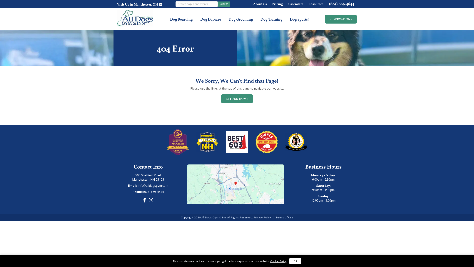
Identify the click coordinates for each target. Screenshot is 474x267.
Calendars (295, 4)
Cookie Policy (278, 261)
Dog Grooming (241, 19)
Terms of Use (284, 217)
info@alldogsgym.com (153, 186)
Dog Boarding (181, 19)
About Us (260, 4)
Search (224, 4)
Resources (316, 4)
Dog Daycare (210, 19)
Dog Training (271, 19)
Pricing (277, 4)
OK (295, 261)
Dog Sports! (299, 19)
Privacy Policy (262, 217)
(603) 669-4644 (341, 4)
